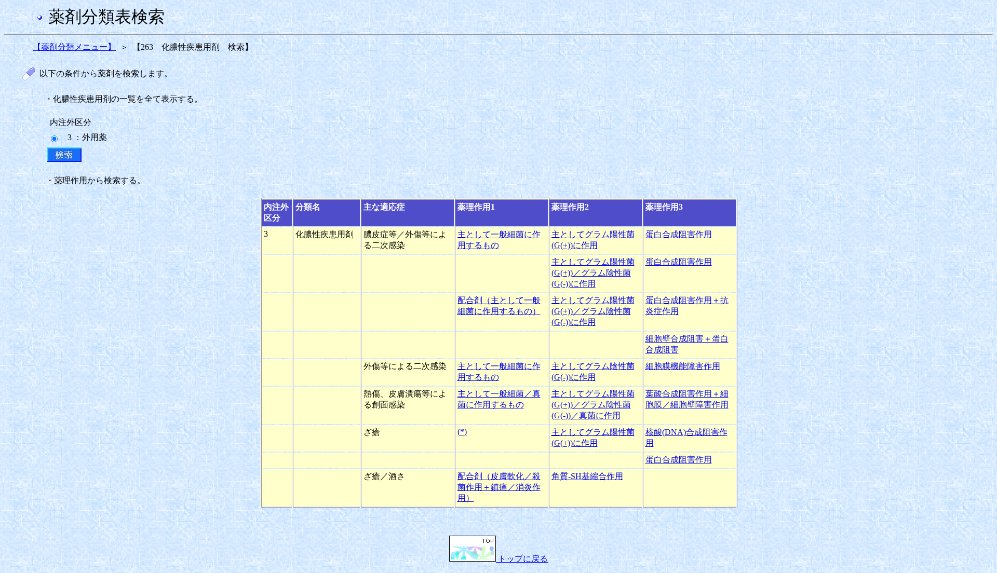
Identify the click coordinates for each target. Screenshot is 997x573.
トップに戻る (522, 558)
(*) (462, 431)
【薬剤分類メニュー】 (74, 47)
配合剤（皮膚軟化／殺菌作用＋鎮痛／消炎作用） (499, 487)
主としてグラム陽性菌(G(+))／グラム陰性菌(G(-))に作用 (593, 272)
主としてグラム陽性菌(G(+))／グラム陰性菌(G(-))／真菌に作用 (593, 404)
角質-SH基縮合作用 (587, 476)
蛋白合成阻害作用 (678, 234)
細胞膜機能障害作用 (682, 366)
